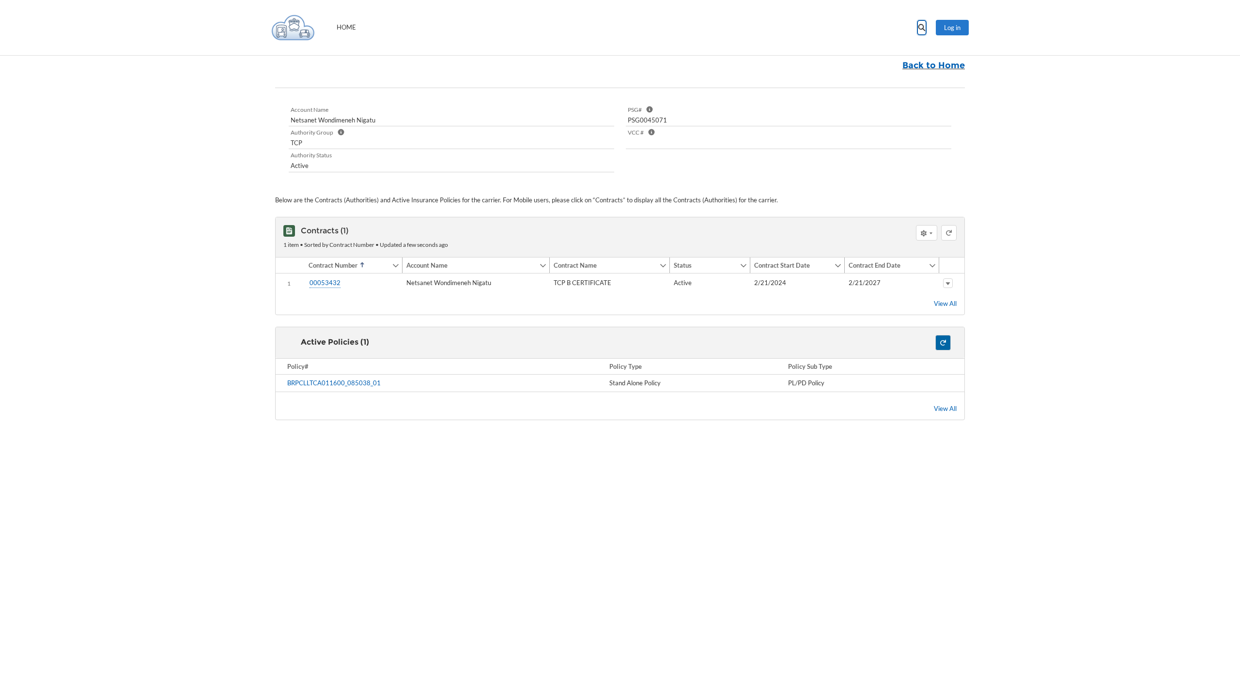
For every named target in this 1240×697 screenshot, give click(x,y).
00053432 (325, 283)
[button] (348, 265)
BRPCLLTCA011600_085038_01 (334, 383)
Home (346, 27)
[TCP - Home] (293, 28)
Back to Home (933, 65)
